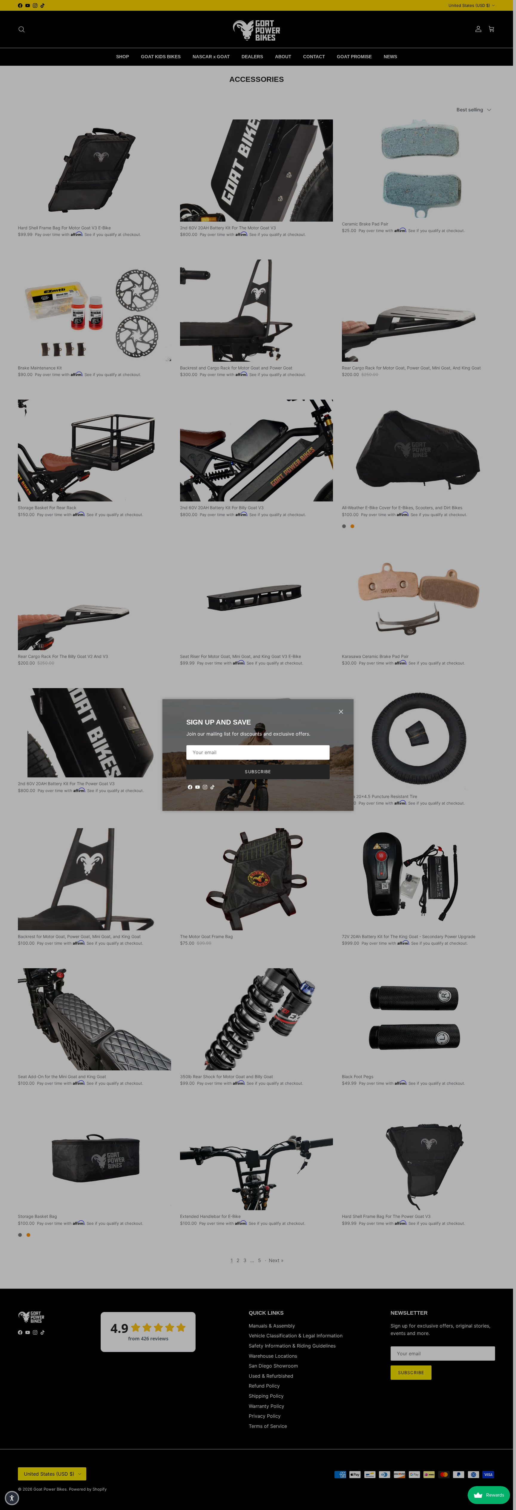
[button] (12, 1498)
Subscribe (258, 771)
